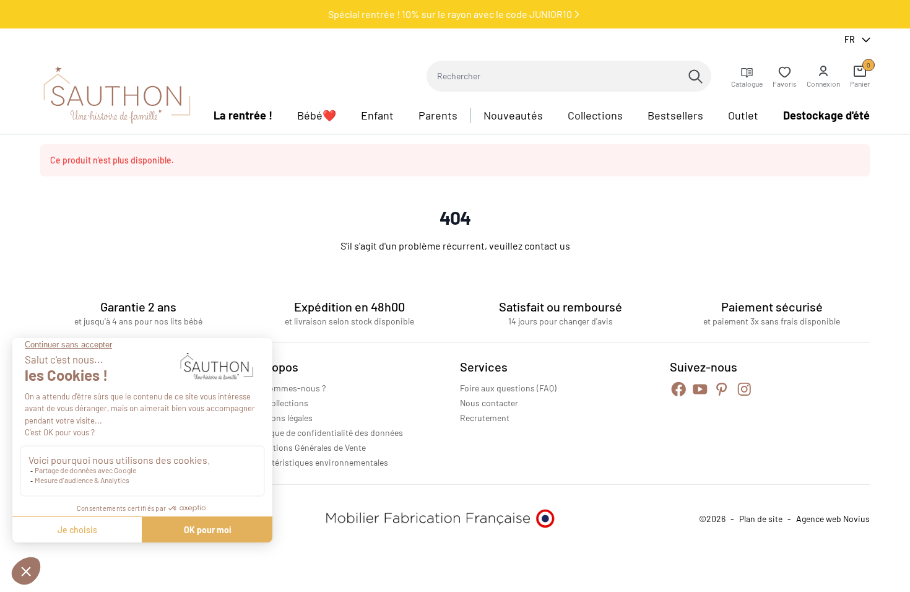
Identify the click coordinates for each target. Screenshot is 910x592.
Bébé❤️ (316, 115)
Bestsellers (675, 115)
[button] (823, 76)
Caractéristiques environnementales (319, 462)
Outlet (743, 115)
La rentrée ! (243, 115)
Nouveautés (513, 115)
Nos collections (279, 403)
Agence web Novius (833, 518)
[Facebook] (679, 389)
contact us (547, 245)
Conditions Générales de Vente (308, 447)
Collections (595, 115)
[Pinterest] (721, 389)
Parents (437, 115)
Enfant (377, 115)
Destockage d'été (826, 115)
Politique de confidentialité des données (326, 432)
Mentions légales (281, 417)
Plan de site (760, 518)
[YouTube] (700, 389)
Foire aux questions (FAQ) (508, 388)
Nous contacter (489, 403)
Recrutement (484, 417)
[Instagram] (744, 389)
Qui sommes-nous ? (288, 388)
